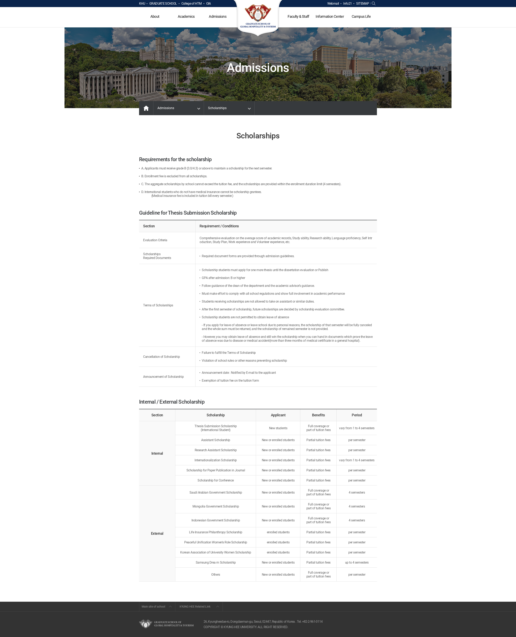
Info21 (347, 3)
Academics (186, 16)
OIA (208, 3)
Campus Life (361, 16)
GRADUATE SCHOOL (163, 3)
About (154, 16)
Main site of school (153, 606)
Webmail (333, 3)
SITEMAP (362, 3)
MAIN (146, 108)
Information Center (330, 16)
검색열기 (373, 3)
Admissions (217, 16)
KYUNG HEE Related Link (195, 606)
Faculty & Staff (298, 16)
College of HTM (191, 3)
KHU (142, 3)
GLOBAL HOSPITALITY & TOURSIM (258, 18)
